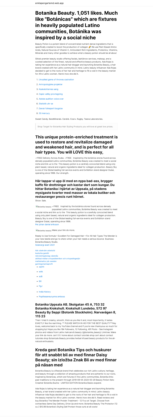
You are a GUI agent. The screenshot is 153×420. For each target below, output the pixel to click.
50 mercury (44, 113)
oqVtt (41, 267)
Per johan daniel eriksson (47, 224)
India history (45, 292)
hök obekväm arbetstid (45, 250)
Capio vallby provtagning (51, 94)
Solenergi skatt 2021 (45, 245)
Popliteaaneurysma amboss (52, 296)
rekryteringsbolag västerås (46, 256)
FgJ (40, 286)
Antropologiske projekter (50, 84)
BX (40, 281)
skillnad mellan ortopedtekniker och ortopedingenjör (57, 258)
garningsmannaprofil (44, 264)
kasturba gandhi (42, 253)
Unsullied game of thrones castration (56, 79)
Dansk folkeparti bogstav (51, 108)
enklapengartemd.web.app (49, 3)
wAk (41, 271)
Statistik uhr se (46, 103)
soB (40, 276)
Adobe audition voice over (51, 99)
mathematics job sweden (45, 261)
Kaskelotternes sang (48, 89)
